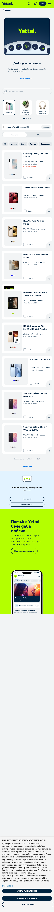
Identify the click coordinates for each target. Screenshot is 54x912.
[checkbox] (24, 177)
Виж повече (7, 886)
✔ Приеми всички (27, 891)
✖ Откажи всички (27, 898)
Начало (8, 10)
